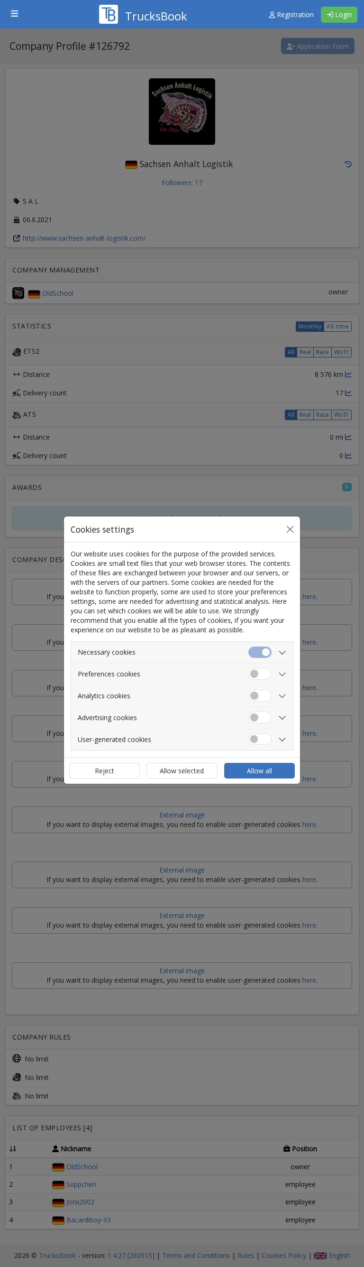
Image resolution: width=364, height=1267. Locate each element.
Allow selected (182, 770)
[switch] (260, 674)
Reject (104, 770)
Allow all (259, 770)
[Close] (290, 529)
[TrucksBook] (143, 2)
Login (342, 14)
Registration (294, 14)
